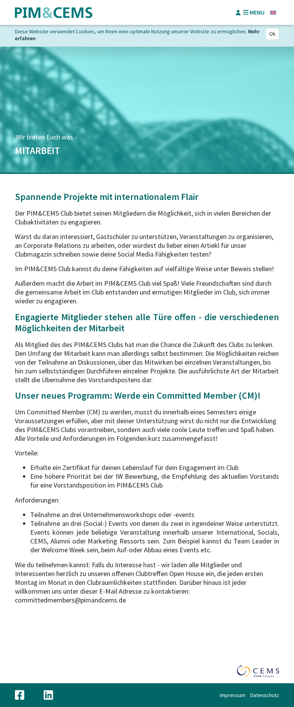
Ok (272, 33)
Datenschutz (264, 695)
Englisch (273, 12)
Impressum (232, 695)
